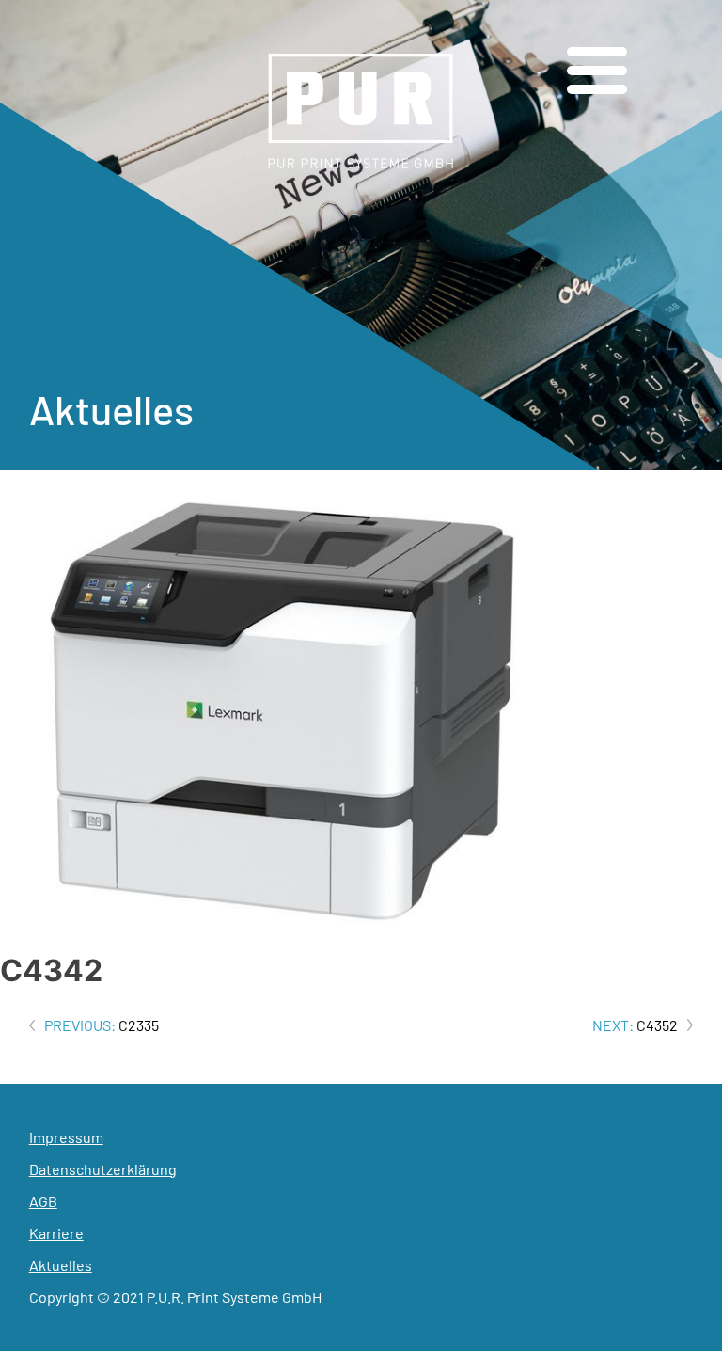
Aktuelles (60, 1265)
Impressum (66, 1137)
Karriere (56, 1233)
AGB (43, 1201)
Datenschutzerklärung (103, 1169)
